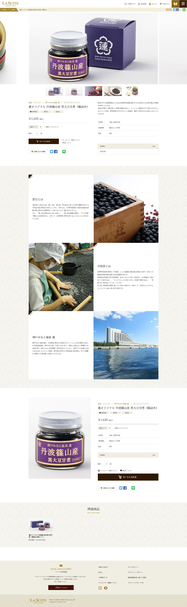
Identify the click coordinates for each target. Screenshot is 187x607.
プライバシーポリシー (135, 572)
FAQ (100, 572)
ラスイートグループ (135, 582)
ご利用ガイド (103, 577)
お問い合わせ (103, 567)
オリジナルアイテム (72, 103)
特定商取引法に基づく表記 (137, 577)
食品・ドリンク (35, 103)
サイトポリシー (133, 567)
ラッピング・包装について (107, 582)
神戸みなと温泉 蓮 (52, 103)
